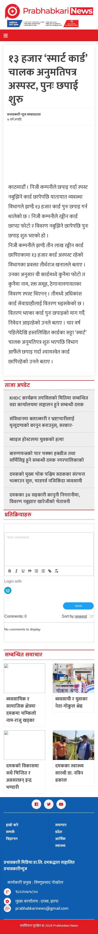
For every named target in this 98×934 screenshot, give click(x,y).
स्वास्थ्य (60, 846)
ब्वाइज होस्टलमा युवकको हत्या (37, 439)
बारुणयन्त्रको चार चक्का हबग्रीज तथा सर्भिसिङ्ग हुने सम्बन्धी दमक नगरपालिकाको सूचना (47, 457)
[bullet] (43, 571)
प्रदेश (58, 832)
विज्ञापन (12, 839)
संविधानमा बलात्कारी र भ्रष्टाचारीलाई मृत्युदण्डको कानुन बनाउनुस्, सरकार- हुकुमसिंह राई (42, 422)
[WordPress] (7, 590)
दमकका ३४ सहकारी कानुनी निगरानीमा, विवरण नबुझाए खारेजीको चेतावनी (45, 498)
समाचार (61, 825)
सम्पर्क (10, 832)
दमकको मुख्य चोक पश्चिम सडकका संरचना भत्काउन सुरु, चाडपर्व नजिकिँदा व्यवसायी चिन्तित (47, 477)
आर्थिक (60, 839)
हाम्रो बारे (12, 825)
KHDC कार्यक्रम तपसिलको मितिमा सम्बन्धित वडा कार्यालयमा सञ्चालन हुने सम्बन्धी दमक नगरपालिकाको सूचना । (49, 401)
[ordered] (36, 571)
